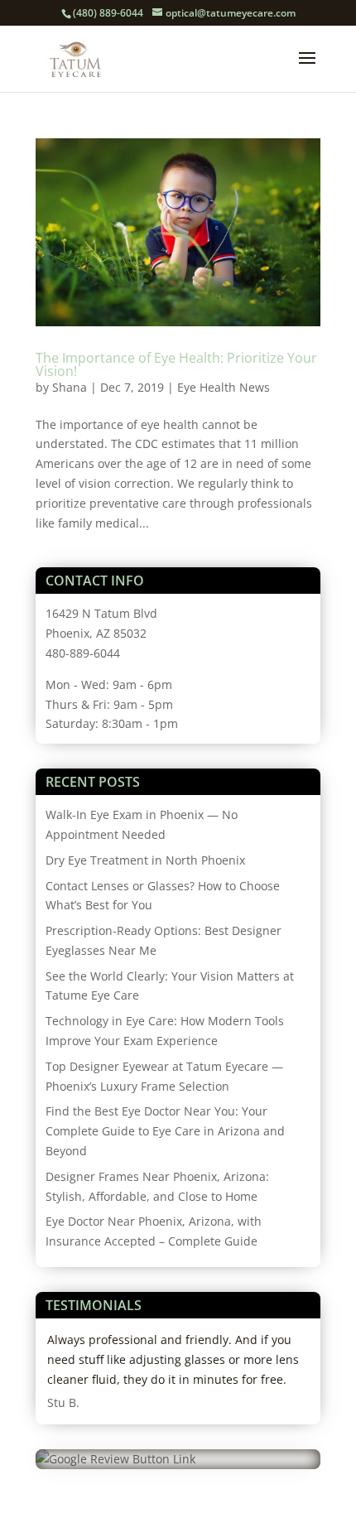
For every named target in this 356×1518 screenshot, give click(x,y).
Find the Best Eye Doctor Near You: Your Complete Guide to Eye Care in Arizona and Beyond (165, 1131)
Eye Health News (223, 387)
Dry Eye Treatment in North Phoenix (145, 860)
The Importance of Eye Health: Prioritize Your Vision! (176, 364)
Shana (69, 387)
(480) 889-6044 (108, 13)
